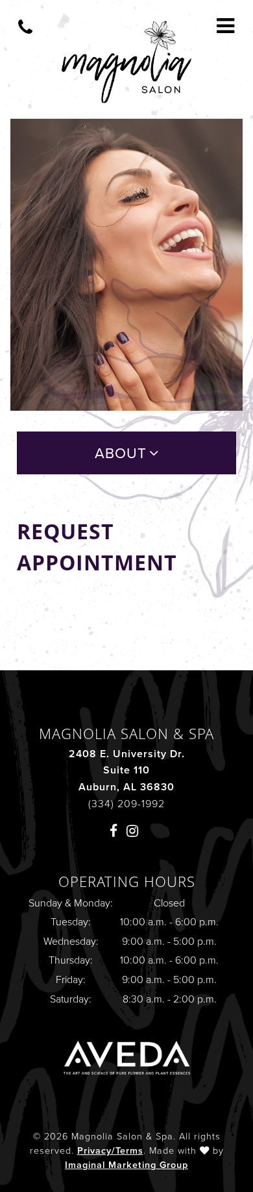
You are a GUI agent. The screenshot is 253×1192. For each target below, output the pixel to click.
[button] (116, 830)
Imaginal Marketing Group (126, 1165)
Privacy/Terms (110, 1150)
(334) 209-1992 (126, 803)
